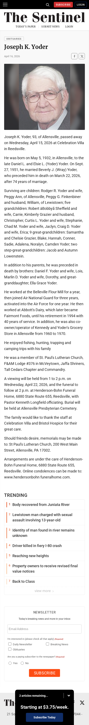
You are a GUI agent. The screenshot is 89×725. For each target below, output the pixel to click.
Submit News (50, 26)
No (27, 663)
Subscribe (63, 4)
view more (43, 591)
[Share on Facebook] (74, 56)
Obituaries (14, 39)
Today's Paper (26, 26)
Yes (15, 663)
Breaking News (59, 644)
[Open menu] (5, 4)
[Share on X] (82, 56)
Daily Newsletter (22, 644)
